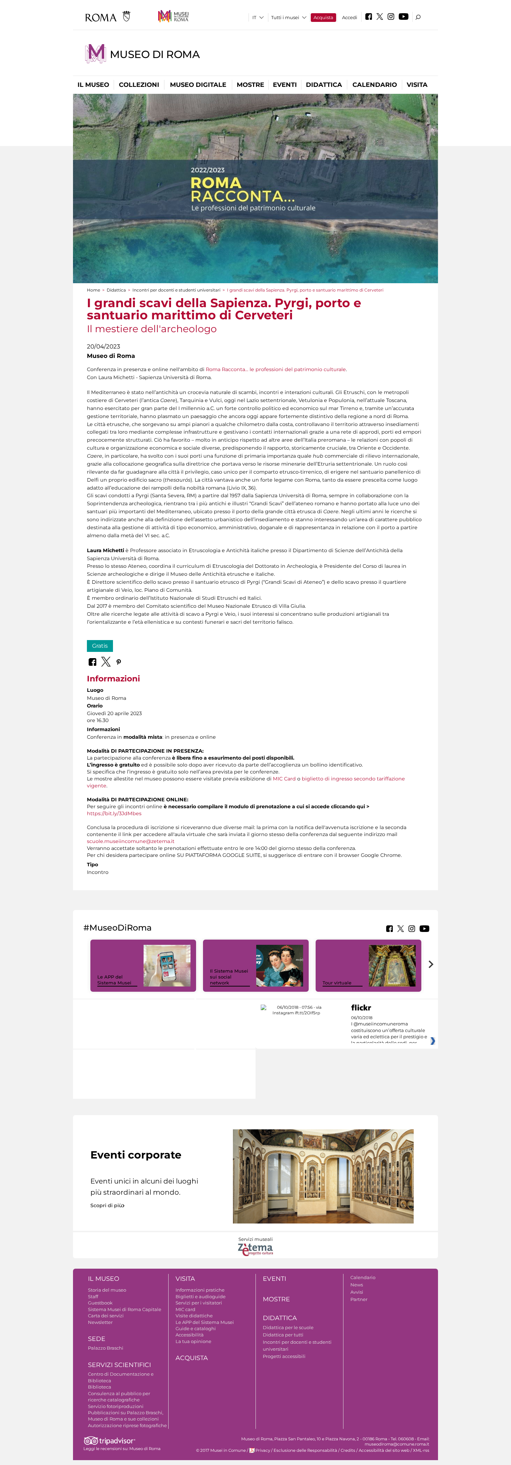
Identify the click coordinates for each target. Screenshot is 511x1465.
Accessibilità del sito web (384, 1450)
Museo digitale (198, 85)
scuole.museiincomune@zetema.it (131, 841)
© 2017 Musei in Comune (221, 1450)
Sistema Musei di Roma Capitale (124, 1309)
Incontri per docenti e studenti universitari (176, 290)
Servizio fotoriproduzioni (116, 1406)
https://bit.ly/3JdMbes (114, 813)
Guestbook (100, 1303)
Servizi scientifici (119, 1365)
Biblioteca (99, 1387)
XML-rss (421, 1450)
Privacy (263, 1450)
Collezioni (139, 85)
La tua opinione (193, 1341)
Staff (93, 1296)
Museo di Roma (155, 54)
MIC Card (284, 779)
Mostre (250, 85)
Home (93, 290)
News (356, 1284)
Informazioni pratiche (200, 1290)
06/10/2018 (389, 1030)
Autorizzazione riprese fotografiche (127, 1425)
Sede (96, 1339)
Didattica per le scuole (288, 1327)
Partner (358, 1299)
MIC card (185, 1309)
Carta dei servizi (106, 1315)
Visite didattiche (194, 1315)
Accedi (349, 17)
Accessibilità (190, 1334)
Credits (348, 1450)
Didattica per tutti (283, 1334)
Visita (417, 85)
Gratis (100, 646)
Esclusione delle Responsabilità (305, 1450)
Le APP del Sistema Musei (114, 979)
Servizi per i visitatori (199, 1303)
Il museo (93, 85)
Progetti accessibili (284, 1356)
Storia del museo (107, 1290)
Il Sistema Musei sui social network (229, 976)
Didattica (324, 85)
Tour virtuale (337, 982)
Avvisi (356, 1292)
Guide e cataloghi (196, 1328)
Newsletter (100, 1322)
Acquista (323, 17)
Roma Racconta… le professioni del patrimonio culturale (276, 369)
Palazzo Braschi (105, 1348)
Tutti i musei (285, 17)
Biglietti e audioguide (201, 1296)
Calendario (374, 85)
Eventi (285, 85)
